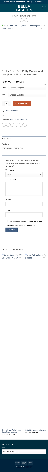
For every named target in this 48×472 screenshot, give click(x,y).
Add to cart (22, 104)
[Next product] (21, 20)
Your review (10, 180)
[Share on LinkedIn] (25, 125)
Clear (44, 84)
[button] (3, 8)
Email (8, 210)
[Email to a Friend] (16, 125)
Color (4, 87)
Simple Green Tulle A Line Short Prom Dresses (11, 431)
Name (8, 200)
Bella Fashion (24, 8)
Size (3, 95)
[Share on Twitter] (12, 125)
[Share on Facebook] (8, 125)
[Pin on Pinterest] (21, 125)
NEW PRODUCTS (28, 16)
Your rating (10, 170)
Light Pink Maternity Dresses (35, 430)
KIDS (12, 119)
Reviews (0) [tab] (6, 138)
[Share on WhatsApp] (4, 125)
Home (15, 16)
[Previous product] (26, 20)
